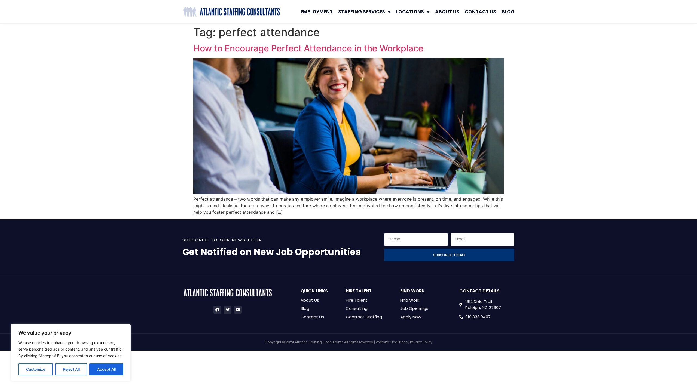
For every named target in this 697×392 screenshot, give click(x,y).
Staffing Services (361, 11)
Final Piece (399, 342)
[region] (71, 352)
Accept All (106, 369)
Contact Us (480, 11)
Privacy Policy (421, 342)
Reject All (71, 369)
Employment (317, 11)
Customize (35, 369)
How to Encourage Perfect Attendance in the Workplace (308, 48)
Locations (410, 11)
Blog (508, 11)
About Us (447, 11)
